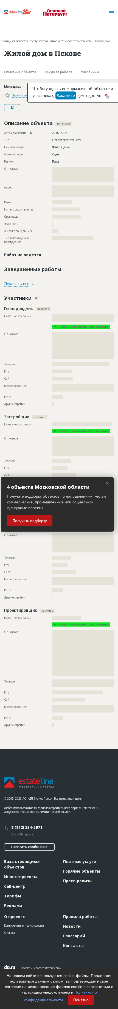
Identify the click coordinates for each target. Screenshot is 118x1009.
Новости (72, 926)
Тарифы (12, 896)
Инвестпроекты (20, 876)
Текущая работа (58, 72)
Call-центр (15, 886)
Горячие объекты (81, 871)
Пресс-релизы (77, 880)
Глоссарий (74, 935)
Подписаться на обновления (12, 107)
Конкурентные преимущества (24, 925)
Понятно (81, 1000)
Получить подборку (29, 521)
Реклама (13, 905)
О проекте (15, 916)
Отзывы (9, 933)
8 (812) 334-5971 (26, 827)
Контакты (73, 945)
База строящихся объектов (22, 864)
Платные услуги (79, 861)
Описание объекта (20, 72)
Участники (90, 72)
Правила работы (80, 916)
